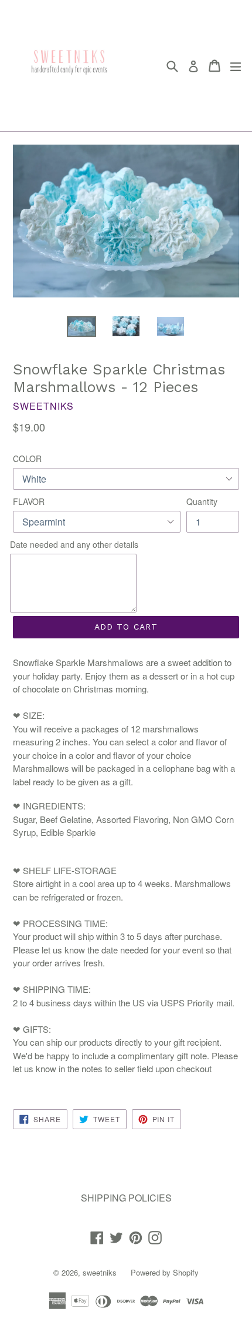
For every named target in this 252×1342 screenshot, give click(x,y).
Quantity (201, 501)
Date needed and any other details (74, 544)
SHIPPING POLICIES (126, 1197)
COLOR (27, 458)
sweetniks (100, 1272)
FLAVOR (29, 501)
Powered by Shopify (165, 1272)
